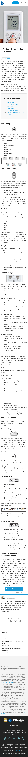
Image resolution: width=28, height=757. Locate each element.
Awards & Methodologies (17, 730)
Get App (16, 2)
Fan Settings (10, 102)
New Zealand (20, 732)
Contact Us (14, 734)
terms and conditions (7, 682)
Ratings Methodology (12, 665)
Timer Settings (11, 108)
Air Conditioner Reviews (14, 589)
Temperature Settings (13, 104)
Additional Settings (12, 110)
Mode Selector (11, 106)
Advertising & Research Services (9, 732)
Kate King (9, 54)
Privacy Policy (8, 730)
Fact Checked (7, 58)
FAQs (25, 732)
